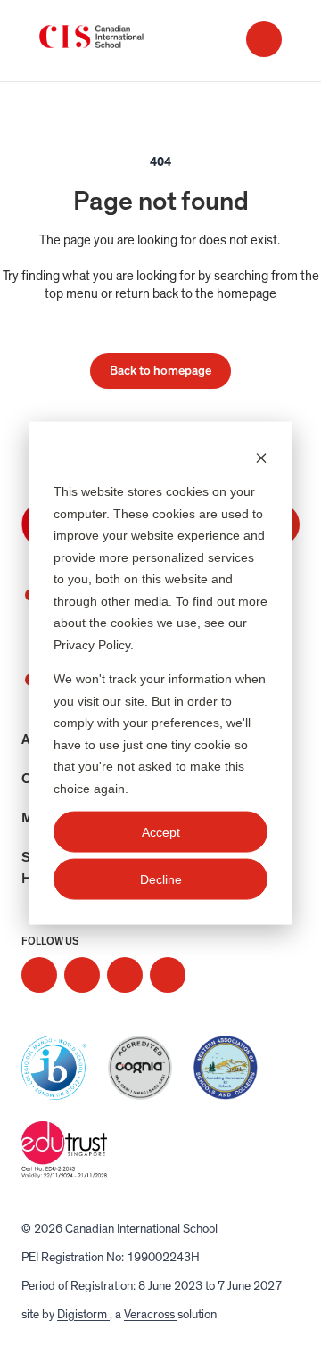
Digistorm (83, 1315)
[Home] (110, 40)
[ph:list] (264, 39)
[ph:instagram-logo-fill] (39, 975)
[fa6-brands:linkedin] (125, 975)
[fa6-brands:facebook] (82, 975)
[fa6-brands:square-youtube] (167, 975)
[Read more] (39, 975)
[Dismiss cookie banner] (261, 457)
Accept (161, 831)
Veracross (150, 1315)
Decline (161, 879)
